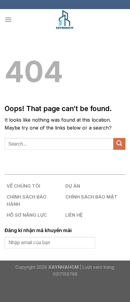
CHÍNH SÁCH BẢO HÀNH (27, 200)
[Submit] (119, 144)
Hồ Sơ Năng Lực (27, 215)
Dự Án (72, 186)
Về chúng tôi (23, 186)
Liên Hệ (74, 215)
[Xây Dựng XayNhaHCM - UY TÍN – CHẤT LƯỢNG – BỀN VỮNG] (65, 19)
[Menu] (8, 19)
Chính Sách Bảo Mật (91, 197)
